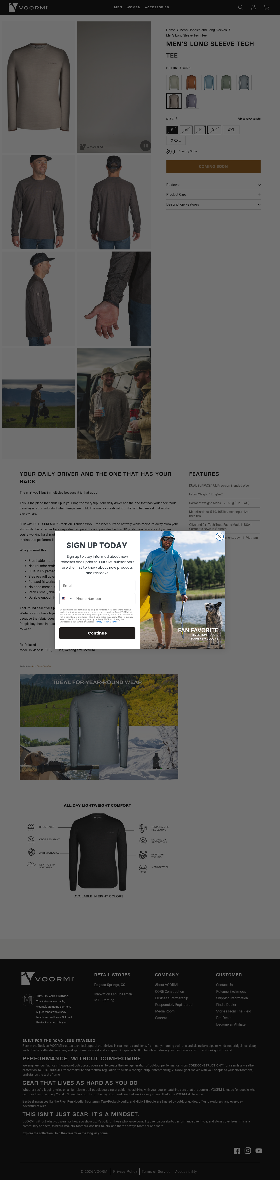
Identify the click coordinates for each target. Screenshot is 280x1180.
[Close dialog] (220, 536)
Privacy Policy (102, 622)
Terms (114, 622)
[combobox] (67, 598)
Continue (97, 633)
